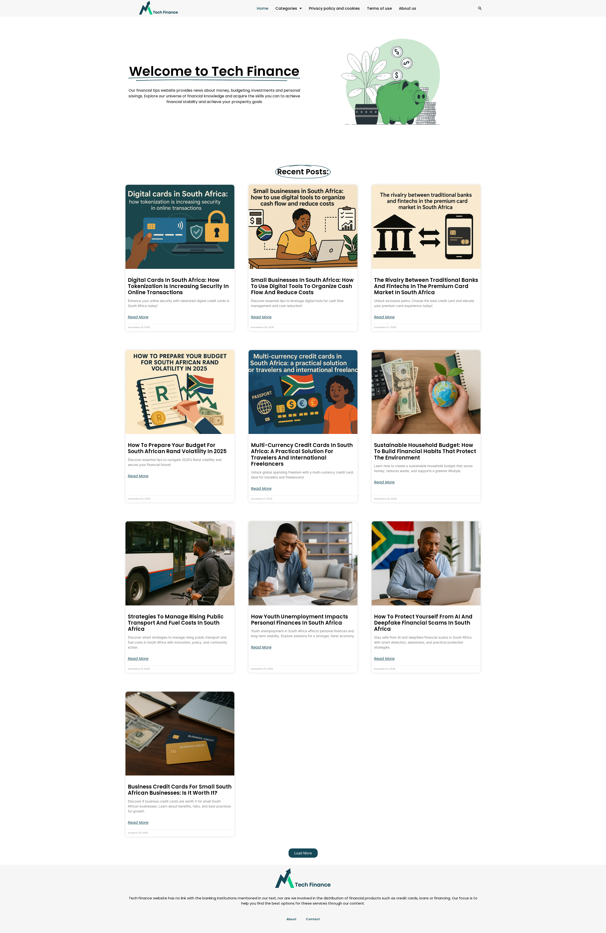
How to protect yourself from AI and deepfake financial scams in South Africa (423, 623)
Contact (313, 919)
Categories (286, 8)
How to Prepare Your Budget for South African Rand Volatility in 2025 (177, 448)
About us (407, 8)
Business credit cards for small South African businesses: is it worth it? (180, 790)
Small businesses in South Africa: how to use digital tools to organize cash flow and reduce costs (302, 286)
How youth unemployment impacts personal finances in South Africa (299, 620)
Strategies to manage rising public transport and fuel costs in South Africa (176, 623)
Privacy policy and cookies (334, 8)
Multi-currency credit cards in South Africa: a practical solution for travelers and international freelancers (302, 455)
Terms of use (379, 8)
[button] (480, 8)
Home (262, 8)
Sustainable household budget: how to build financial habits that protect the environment (425, 451)
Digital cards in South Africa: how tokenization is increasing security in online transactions (178, 286)
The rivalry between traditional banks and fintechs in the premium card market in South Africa (426, 286)
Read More (138, 317)
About (291, 919)
